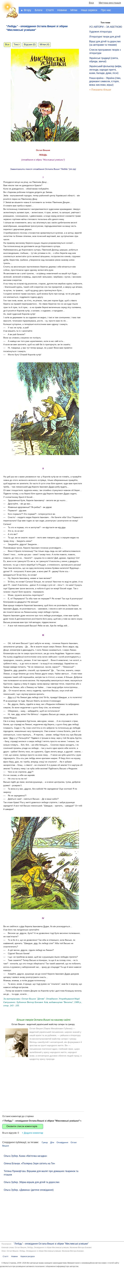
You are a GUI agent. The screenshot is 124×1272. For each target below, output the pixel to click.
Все (7, 44)
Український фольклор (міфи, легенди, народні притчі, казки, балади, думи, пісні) (105, 69)
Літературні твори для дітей (104, 36)
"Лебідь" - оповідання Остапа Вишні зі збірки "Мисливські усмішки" (51, 1243)
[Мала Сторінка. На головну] (9, 17)
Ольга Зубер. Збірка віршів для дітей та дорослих (31, 1182)
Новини (62, 10)
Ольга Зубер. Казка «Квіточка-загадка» (25, 1156)
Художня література (100, 31)
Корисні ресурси (28, 1256)
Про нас (106, 10)
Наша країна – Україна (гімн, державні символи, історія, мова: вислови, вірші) (105, 81)
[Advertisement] (43, 1083)
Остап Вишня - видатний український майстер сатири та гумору (43, 1024)
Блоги (38, 10)
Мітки (73, 10)
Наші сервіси (89, 10)
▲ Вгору (25, 10)
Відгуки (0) (30, 44)
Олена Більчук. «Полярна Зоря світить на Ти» (29, 1163)
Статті (50, 10)
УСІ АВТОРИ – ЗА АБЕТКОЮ (105, 27)
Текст (17, 44)
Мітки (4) (44, 44)
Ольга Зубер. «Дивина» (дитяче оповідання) (29, 1190)
